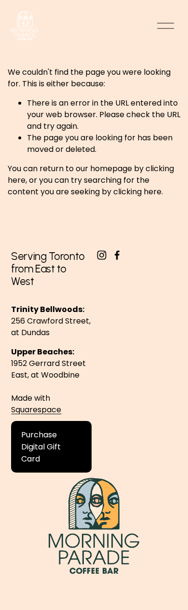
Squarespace (36, 409)
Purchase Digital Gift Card (41, 446)
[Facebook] (117, 255)
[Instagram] (102, 255)
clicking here (137, 191)
